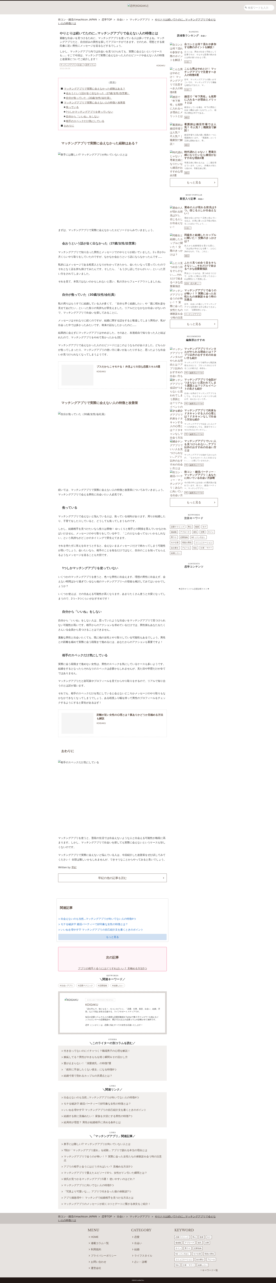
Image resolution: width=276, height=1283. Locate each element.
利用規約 (96, 1249)
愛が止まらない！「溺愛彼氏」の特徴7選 (87, 1063)
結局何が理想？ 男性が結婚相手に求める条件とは (92, 1122)
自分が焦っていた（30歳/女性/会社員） (89, 97)
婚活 (187, 117)
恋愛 (136, 1236)
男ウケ (174, 537)
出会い (188, 62)
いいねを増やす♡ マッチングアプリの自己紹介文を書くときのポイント (102, 929)
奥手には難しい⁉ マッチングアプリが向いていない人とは (97, 1144)
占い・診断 (140, 1261)
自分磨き (175, 548)
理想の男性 (187, 542)
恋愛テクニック (86, 985)
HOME (95, 1236)
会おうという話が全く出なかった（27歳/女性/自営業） (98, 93)
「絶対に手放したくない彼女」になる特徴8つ (90, 1069)
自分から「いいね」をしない (82, 116)
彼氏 (195, 532)
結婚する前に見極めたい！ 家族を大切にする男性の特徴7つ (98, 1116)
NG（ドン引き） (198, 537)
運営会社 (96, 1268)
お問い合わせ (98, 1261)
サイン (211, 532)
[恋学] (138, 4)
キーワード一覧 (210, 1270)
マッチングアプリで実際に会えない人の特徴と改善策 (94, 102)
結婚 (136, 1249)
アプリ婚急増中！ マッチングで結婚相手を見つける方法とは (99, 1197)
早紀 (74, 867)
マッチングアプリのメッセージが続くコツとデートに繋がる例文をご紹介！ (107, 1203)
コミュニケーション (203, 542)
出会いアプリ (67, 985)
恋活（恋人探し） (192, 283)
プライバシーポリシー (103, 1255)
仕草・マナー (206, 548)
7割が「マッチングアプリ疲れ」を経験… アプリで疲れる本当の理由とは (105, 1150)
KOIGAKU (91, 1004)
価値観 (174, 532)
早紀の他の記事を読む (112, 878)
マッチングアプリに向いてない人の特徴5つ (89, 1185)
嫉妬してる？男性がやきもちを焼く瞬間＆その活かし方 (96, 1057)
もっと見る (112, 937)
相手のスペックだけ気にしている (85, 121)
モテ (204, 527)
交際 (202, 532)
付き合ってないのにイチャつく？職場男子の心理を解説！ (97, 1050)
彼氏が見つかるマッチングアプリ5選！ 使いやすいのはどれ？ (99, 1179)
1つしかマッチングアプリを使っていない (89, 111)
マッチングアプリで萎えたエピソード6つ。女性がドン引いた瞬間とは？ (105, 1172)
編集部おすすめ (196, 372)
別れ (195, 548)
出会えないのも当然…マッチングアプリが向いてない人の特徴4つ (98, 918)
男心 (190, 527)
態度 (197, 527)
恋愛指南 (103, 985)
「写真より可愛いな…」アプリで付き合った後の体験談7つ (97, 1191)
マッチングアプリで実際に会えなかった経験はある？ (94, 88)
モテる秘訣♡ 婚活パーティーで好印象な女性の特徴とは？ (94, 924)
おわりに (69, 125)
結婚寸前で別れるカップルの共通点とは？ (88, 1075)
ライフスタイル (143, 1255)
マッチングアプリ (192, 314)
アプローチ (185, 532)
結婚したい (118, 985)
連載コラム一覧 (100, 1243)
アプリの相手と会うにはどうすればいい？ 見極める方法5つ (98, 1166)
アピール (186, 548)
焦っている (72, 107)
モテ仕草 (175, 542)
